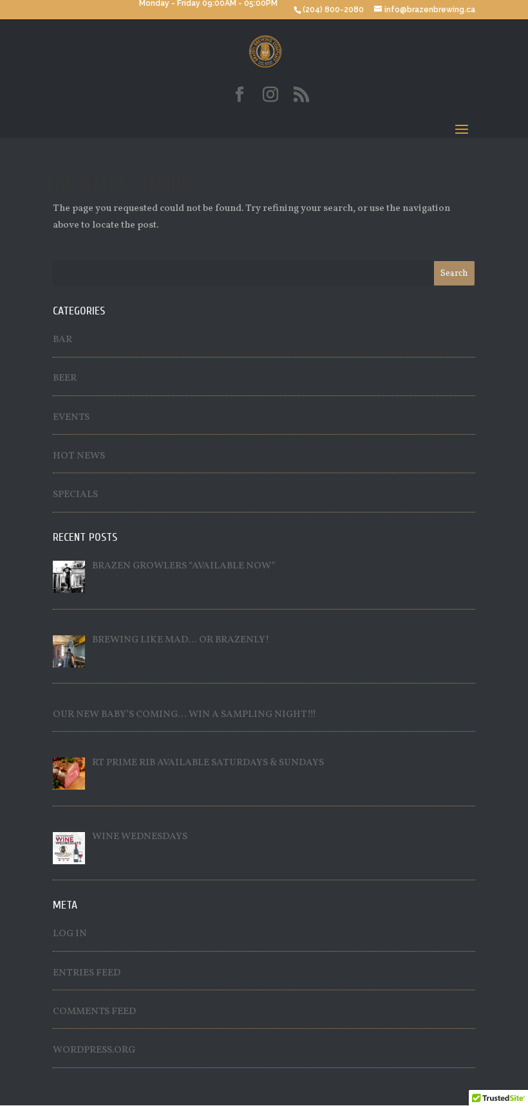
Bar (62, 340)
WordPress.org (94, 1050)
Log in (70, 934)
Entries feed (86, 973)
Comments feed (94, 1012)
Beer (65, 378)
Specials (75, 495)
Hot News (79, 456)
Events (71, 417)
